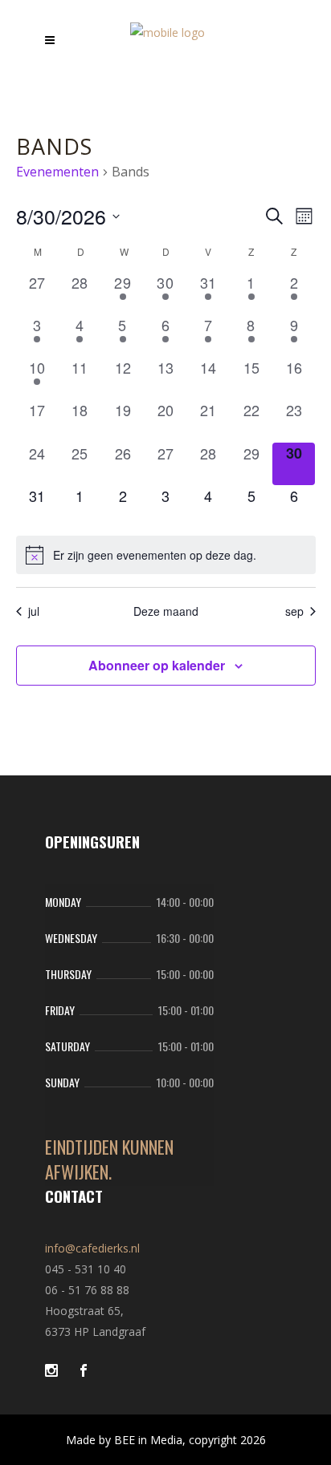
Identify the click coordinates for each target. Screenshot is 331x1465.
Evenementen (57, 171)
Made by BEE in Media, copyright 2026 (166, 1439)
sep (294, 611)
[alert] (166, 555)
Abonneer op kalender (156, 665)
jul (33, 611)
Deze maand (165, 611)
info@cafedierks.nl (92, 1248)
